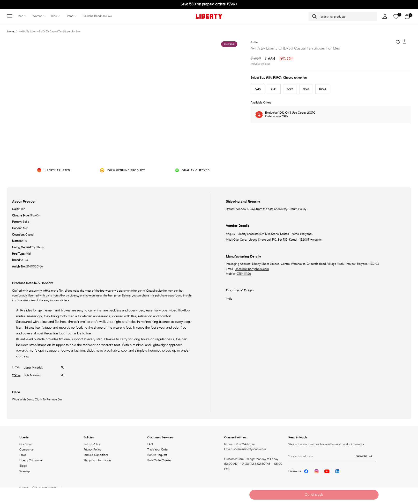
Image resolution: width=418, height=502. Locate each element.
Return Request (157, 454)
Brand (70, 16)
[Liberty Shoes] (209, 16)
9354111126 (244, 273)
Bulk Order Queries (159, 460)
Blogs (23, 465)
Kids (54, 16)
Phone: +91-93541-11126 (239, 444)
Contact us (26, 449)
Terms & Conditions (95, 454)
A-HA (254, 42)
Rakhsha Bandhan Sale (97, 16)
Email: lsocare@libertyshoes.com (245, 449)
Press (22, 454)
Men (20, 16)
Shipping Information (97, 460)
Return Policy (297, 208)
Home (10, 31)
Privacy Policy (92, 449)
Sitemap (24, 471)
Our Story (25, 444)
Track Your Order (157, 449)
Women (37, 16)
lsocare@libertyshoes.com (252, 268)
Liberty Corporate (30, 460)
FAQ (150, 444)
